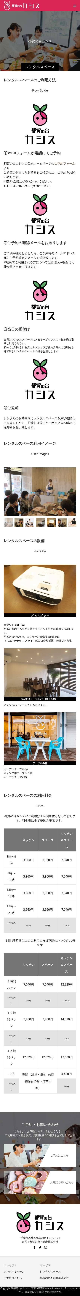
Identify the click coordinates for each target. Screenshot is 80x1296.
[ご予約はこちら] (40, 1144)
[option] (40, 491)
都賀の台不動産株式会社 (54, 1278)
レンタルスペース (50, 1271)
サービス (45, 1265)
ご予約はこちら (13, 1278)
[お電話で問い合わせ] (40, 1171)
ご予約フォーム (64, 163)
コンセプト (10, 1265)
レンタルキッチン (14, 1271)
